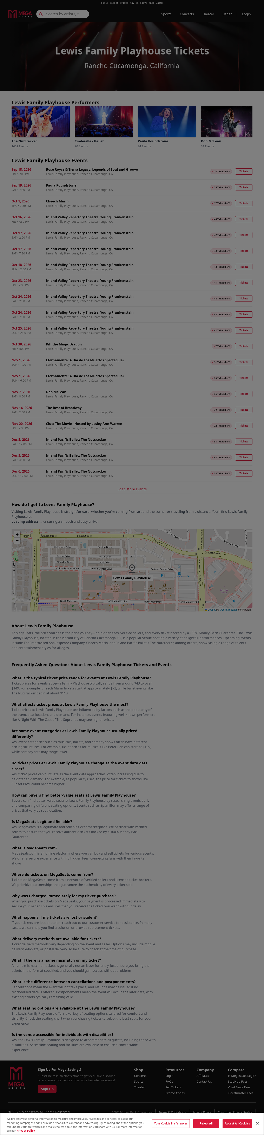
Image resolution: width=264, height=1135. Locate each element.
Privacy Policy (26, 1131)
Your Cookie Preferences (170, 1123)
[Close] (257, 1123)
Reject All (206, 1123)
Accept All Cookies (237, 1123)
